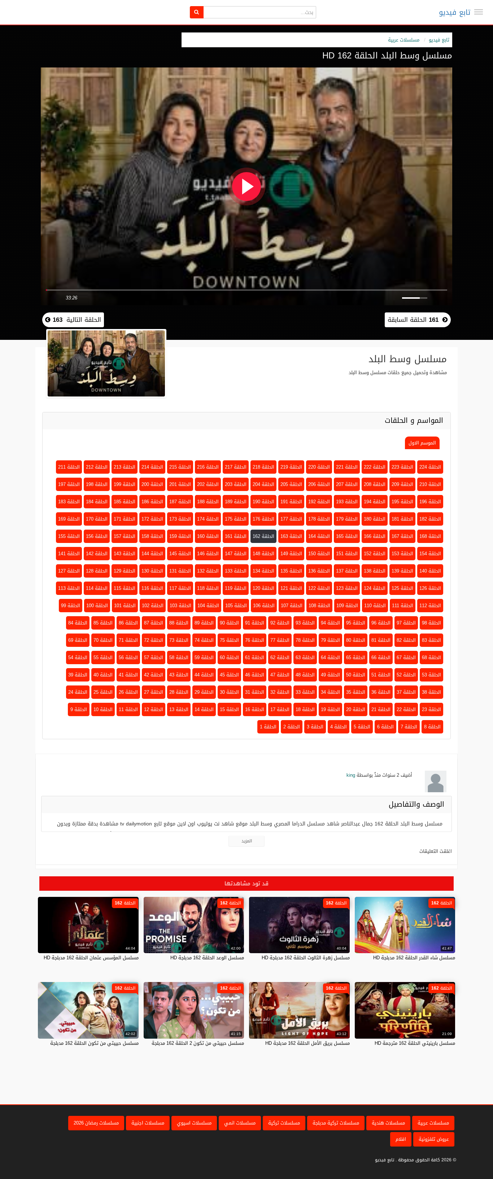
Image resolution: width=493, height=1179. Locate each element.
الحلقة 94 (330, 622)
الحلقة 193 (347, 501)
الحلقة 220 (319, 467)
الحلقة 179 (347, 518)
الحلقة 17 (279, 709)
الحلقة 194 (374, 501)
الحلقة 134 (263, 570)
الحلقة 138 (374, 570)
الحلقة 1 (268, 726)
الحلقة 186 (152, 501)
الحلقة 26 (128, 692)
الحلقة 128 (97, 570)
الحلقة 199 (124, 484)
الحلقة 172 (152, 518)
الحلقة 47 (279, 674)
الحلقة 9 (78, 709)
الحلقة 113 (69, 588)
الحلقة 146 (208, 553)
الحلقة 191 (291, 501)
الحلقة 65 (355, 657)
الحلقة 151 (347, 553)
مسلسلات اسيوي (194, 1122)
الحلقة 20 (355, 709)
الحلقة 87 (153, 622)
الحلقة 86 (128, 622)
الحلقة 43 (178, 674)
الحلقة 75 (229, 640)
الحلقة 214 (152, 467)
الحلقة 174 (208, 518)
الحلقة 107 (291, 605)
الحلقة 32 (279, 692)
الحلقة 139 (402, 570)
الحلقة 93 (305, 622)
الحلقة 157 (124, 536)
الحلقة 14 (204, 709)
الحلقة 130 (152, 570)
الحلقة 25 (103, 692)
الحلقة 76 (254, 640)
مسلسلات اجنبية (147, 1122)
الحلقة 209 (402, 484)
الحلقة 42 (153, 674)
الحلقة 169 (69, 518)
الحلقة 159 (180, 536)
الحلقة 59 (204, 657)
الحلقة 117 (180, 588)
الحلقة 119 (236, 588)
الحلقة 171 (124, 518)
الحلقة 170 (97, 518)
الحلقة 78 (305, 640)
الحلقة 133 (236, 570)
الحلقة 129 (124, 570)
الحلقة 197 (69, 484)
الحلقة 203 (236, 484)
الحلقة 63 (305, 657)
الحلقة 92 (279, 622)
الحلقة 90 (229, 622)
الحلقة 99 (70, 605)
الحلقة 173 (180, 518)
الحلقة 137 (347, 570)
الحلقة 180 (374, 518)
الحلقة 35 (355, 692)
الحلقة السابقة (413, 319)
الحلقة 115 (124, 588)
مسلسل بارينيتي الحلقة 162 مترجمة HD (415, 1043)
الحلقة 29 (204, 692)
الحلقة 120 (263, 588)
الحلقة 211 (69, 467)
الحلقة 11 (128, 709)
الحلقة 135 (291, 570)
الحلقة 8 (432, 726)
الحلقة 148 (263, 553)
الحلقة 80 (355, 640)
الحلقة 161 (236, 536)
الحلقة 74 (204, 640)
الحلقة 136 (319, 570)
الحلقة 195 (402, 501)
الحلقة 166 (374, 536)
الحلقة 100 (97, 605)
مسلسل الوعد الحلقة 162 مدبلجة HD (207, 957)
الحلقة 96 (381, 622)
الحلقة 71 (128, 640)
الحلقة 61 (254, 657)
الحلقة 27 (153, 692)
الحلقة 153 (402, 553)
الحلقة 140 (430, 570)
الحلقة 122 (319, 588)
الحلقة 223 (402, 467)
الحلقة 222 (374, 467)
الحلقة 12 (153, 709)
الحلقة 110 (375, 605)
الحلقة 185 (124, 501)
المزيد (246, 841)
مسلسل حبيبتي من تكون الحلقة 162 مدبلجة (94, 1043)
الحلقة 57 (153, 657)
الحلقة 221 (347, 467)
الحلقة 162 (263, 536)
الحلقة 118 (208, 588)
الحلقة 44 (204, 674)
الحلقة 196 (430, 501)
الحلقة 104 (208, 605)
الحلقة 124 (374, 588)
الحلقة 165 (347, 536)
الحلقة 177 (291, 518)
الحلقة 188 (208, 501)
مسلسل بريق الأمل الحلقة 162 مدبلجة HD (307, 1043)
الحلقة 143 (124, 553)
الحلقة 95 (355, 622)
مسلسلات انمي (240, 1122)
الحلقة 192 (319, 501)
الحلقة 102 (152, 605)
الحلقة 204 (263, 484)
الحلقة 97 (406, 622)
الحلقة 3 (315, 726)
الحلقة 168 (430, 536)
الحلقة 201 (180, 484)
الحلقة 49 (330, 674)
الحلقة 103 (180, 605)
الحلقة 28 (178, 692)
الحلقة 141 (69, 553)
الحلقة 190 (263, 501)
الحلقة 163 (291, 536)
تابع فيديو (454, 12)
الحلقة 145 (180, 553)
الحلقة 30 (229, 692)
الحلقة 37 (406, 692)
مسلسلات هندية (388, 1122)
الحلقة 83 (431, 640)
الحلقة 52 (406, 674)
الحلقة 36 (381, 692)
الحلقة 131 (180, 570)
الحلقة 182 (430, 518)
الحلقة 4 (338, 726)
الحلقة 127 (69, 570)
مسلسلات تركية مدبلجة (336, 1122)
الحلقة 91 (254, 622)
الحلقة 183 (69, 501)
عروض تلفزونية (434, 1139)
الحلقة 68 (431, 657)
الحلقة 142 (97, 553)
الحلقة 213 (124, 467)
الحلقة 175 (236, 518)
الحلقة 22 (406, 709)
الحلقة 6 (385, 726)
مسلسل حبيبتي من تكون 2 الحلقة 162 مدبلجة (198, 1043)
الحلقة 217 (236, 467)
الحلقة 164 (319, 536)
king (350, 775)
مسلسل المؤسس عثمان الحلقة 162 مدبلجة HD (91, 957)
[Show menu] (478, 12)
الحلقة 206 (319, 484)
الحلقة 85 (103, 622)
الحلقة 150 (319, 553)
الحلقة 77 (279, 640)
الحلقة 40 (103, 674)
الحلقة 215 (180, 467)
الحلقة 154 (430, 553)
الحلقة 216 (208, 467)
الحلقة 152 (374, 553)
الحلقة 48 (305, 674)
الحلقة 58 (178, 657)
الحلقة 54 (77, 657)
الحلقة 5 (362, 726)
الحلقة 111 (402, 605)
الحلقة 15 (229, 709)
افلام (401, 1139)
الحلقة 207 (347, 484)
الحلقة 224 (430, 467)
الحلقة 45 (229, 674)
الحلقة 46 (254, 674)
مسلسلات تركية (284, 1122)
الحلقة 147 (236, 553)
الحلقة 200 (152, 484)
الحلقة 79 (330, 640)
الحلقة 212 (97, 467)
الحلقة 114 (97, 588)
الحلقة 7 (409, 726)
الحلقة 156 (97, 536)
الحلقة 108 (319, 605)
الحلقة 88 (178, 622)
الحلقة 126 (430, 588)
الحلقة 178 (319, 518)
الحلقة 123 (347, 588)
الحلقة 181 (402, 518)
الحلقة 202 (208, 484)
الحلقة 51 (381, 674)
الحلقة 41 (128, 674)
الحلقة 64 (330, 657)
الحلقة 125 (402, 588)
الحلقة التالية (76, 319)
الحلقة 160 (208, 536)
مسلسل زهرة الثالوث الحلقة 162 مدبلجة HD (306, 957)
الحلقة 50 (355, 674)
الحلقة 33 (305, 692)
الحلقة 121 (291, 588)
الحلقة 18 (305, 709)
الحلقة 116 (152, 588)
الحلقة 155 (69, 536)
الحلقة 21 (381, 709)
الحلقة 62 (279, 657)
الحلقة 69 (77, 640)
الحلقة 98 (431, 622)
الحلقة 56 (128, 657)
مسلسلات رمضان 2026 (96, 1122)
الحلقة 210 (430, 484)
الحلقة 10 (103, 709)
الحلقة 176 (263, 518)
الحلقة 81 (381, 640)
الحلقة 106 (264, 605)
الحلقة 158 (152, 536)
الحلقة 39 (77, 674)
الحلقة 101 (125, 605)
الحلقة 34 (330, 692)
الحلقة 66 (381, 657)
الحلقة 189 (236, 501)
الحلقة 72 (153, 640)
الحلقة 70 (103, 640)
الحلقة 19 (330, 709)
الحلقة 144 (152, 553)
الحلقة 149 (291, 553)
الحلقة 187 (180, 501)
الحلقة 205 (291, 484)
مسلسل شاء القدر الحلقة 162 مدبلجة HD (414, 957)
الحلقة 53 (431, 674)
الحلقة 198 (97, 484)
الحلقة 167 (402, 536)
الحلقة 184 (97, 501)
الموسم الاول (422, 442)
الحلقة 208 (374, 484)
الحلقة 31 (254, 692)
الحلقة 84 (77, 622)
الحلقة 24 (77, 692)
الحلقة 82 (406, 640)
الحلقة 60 (229, 657)
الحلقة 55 (103, 657)
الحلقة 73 (178, 640)
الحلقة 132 (208, 570)
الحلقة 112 (430, 605)
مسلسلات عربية (403, 39)
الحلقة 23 (431, 709)
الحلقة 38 (431, 692)
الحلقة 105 (236, 605)
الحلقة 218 (263, 467)
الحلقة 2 (291, 726)
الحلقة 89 (204, 622)
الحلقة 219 (291, 467)
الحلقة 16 (254, 709)
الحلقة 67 (406, 657)
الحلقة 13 (178, 709)
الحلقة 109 (347, 605)
